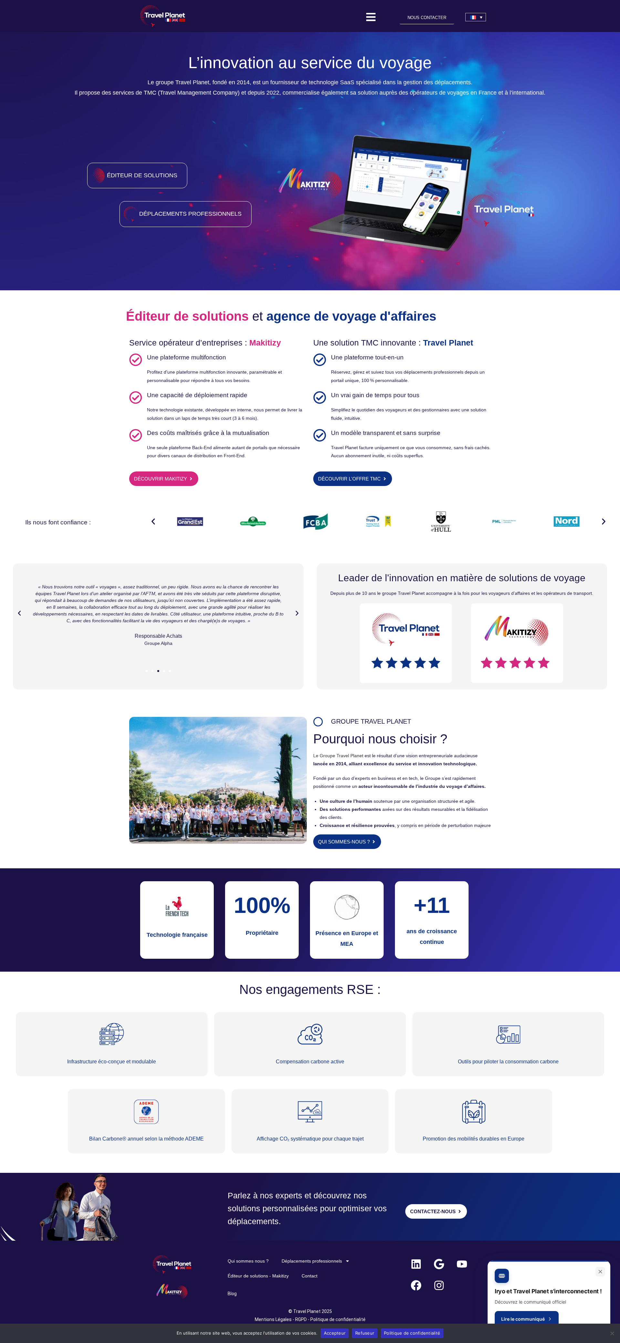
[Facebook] (416, 1285)
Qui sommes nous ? (248, 1261)
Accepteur (335, 1333)
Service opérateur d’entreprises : (188, 342)
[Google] (439, 1264)
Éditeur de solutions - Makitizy (258, 1275)
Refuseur (364, 1333)
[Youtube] (461, 1264)
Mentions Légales (274, 1319)
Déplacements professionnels (312, 1261)
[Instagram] (439, 1285)
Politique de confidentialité (338, 1319)
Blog (232, 1293)
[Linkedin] (416, 1264)
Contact (309, 1275)
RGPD (301, 1319)
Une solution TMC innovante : (368, 342)
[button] (153, 521)
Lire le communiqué (523, 1319)
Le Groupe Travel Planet (339, 755)
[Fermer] (600, 1271)
